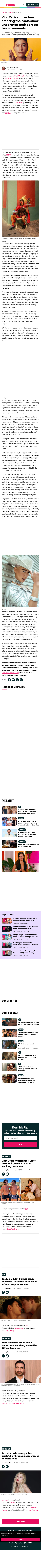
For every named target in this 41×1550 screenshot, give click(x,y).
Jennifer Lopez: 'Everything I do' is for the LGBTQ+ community (26, 952)
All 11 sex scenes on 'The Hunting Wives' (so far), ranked (27, 1057)
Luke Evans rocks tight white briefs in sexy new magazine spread (27, 834)
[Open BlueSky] (15, 1542)
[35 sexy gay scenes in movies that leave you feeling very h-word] (9, 1078)
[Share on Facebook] (9, 679)
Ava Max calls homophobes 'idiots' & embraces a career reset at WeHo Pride (20, 1456)
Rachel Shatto (13, 67)
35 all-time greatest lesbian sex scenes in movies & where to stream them (28, 1047)
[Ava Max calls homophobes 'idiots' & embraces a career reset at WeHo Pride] (20, 1482)
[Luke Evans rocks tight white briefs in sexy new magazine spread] (9, 833)
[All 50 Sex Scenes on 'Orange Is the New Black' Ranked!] (9, 1067)
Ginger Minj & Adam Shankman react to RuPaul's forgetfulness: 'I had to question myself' (26, 937)
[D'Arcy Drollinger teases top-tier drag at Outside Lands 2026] (7, 920)
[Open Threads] (20, 1542)
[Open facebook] (11, 1542)
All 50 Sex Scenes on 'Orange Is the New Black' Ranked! (28, 1069)
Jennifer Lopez (7, 1403)
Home (4, 12)
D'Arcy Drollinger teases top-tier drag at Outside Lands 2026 (25, 919)
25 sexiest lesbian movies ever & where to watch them (28, 1035)
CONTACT (11, 1531)
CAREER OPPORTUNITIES (25, 1531)
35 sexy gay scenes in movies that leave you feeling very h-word (26, 1080)
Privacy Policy (30, 1533)
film (3, 1274)
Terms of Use (4, 1535)
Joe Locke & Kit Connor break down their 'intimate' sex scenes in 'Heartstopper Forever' (19, 1281)
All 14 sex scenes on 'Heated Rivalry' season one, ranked (28, 1023)
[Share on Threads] (17, 679)
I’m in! (20, 1144)
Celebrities (22, 829)
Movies (21, 1029)
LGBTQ (8, 155)
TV (19, 807)
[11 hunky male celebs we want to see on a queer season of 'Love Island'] (9, 810)
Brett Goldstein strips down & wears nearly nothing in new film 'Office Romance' (19, 1345)
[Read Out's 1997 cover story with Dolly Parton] (9, 844)
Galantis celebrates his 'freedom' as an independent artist (26, 928)
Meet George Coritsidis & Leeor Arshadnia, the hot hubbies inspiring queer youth (19, 1163)
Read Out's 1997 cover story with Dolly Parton (28, 845)
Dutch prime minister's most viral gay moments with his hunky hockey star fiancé (28, 824)
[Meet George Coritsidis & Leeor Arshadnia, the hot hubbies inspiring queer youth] (20, 1189)
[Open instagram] (25, 1542)
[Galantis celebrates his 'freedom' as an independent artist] (7, 929)
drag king (8, 113)
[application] (20, 861)
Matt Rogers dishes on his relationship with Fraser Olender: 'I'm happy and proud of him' (25, 945)
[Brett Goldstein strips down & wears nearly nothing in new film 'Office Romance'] (20, 1371)
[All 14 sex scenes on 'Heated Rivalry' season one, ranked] (9, 1022)
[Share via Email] (13, 679)
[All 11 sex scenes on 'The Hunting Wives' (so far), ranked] (9, 1056)
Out (26, 1209)
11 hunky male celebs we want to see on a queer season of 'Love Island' (27, 812)
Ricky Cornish (8, 1170)
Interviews (17, 12)
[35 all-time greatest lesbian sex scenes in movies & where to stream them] (9, 1044)
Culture (10, 12)
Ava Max (5, 1500)
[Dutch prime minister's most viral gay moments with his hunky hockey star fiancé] (9, 821)
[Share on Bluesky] (21, 679)
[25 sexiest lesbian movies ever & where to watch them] (9, 1033)
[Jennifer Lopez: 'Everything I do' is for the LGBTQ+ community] (7, 953)
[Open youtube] (30, 1542)
